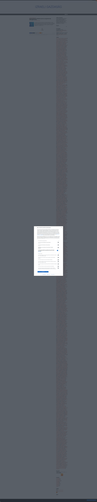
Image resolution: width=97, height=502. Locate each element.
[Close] (61, 227)
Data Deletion (44, 274)
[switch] (58, 242)
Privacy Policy (52, 274)
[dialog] (48, 251)
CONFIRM (43, 271)
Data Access (48, 274)
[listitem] (48, 240)
